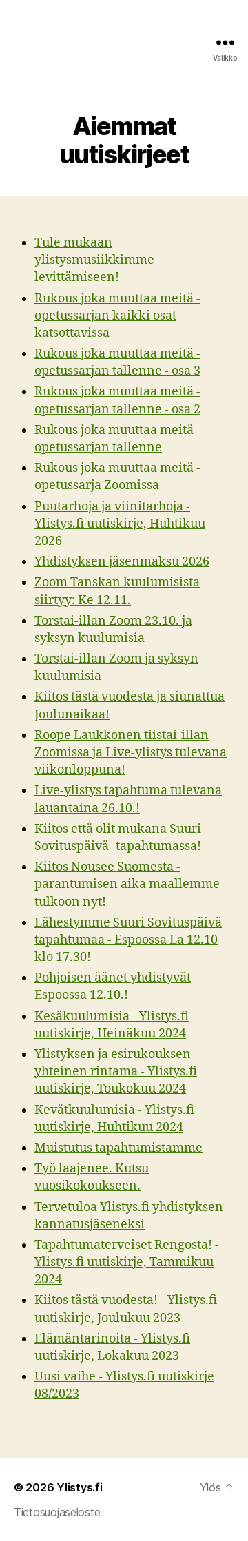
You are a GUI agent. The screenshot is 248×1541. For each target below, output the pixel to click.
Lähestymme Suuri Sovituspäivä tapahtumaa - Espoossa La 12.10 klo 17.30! (128, 940)
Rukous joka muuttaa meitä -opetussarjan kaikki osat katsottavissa (117, 316)
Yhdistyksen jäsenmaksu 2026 (121, 562)
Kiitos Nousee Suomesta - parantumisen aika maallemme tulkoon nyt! (127, 884)
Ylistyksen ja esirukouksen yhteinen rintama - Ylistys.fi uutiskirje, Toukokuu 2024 (115, 1071)
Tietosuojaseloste (57, 1512)
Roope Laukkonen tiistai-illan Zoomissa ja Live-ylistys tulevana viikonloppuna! (130, 752)
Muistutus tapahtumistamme (118, 1148)
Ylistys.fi (79, 1487)
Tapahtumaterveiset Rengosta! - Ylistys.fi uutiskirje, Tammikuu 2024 (126, 1262)
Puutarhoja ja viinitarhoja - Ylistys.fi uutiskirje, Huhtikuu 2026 (119, 524)
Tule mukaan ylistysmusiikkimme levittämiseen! (94, 260)
